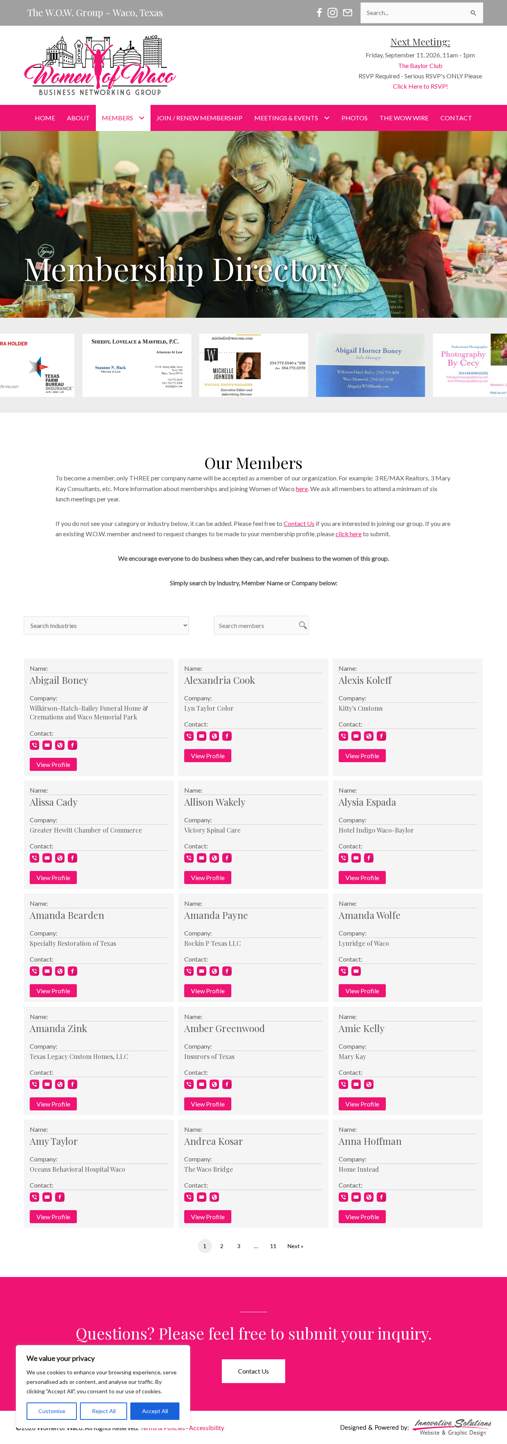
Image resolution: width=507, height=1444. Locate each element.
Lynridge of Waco (364, 943)
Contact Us (299, 523)
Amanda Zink (58, 1028)
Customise (51, 1411)
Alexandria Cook (219, 680)
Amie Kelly (362, 1028)
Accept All (155, 1411)
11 (273, 1246)
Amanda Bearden (67, 915)
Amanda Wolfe (369, 915)
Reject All (104, 1411)
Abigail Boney (59, 680)
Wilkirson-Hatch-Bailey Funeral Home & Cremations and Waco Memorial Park (89, 712)
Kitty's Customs (361, 708)
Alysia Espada (367, 801)
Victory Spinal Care (212, 830)
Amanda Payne (216, 915)
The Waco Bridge (208, 1169)
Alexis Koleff (365, 680)
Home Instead (359, 1169)
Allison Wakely (215, 801)
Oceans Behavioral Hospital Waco (77, 1169)
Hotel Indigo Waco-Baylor (376, 830)
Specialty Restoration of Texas (73, 943)
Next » (295, 1246)
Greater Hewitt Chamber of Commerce (86, 830)
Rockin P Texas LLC (212, 943)
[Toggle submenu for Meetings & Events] (326, 118)
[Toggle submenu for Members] (141, 118)
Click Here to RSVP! (420, 86)
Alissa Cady (54, 801)
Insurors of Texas (209, 1056)
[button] (253, 365)
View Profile (53, 764)
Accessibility (206, 1427)
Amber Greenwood (224, 1028)
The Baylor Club (420, 65)
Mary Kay (352, 1056)
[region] (103, 1386)
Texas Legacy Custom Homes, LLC (79, 1056)
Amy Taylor (54, 1141)
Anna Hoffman (370, 1141)
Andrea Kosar (213, 1141)
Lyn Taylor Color (209, 708)
